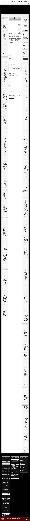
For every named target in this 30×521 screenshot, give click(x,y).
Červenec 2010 (25, 187)
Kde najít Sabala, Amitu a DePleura (5, 123)
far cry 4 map (13, 469)
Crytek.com (21, 466)
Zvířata (4, 37)
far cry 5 (13, 471)
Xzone (23, 34)
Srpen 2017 (25, 154)
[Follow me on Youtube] (5, 3)
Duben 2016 (25, 165)
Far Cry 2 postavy (5, 254)
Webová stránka (10, 91)
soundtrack (12, 476)
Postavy (4, 23)
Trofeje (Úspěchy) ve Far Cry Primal (5, 80)
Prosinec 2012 (25, 184)
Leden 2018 (25, 151)
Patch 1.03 (4, 256)
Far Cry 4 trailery (5, 166)
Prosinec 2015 (25, 169)
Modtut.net (6, 507)
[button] (26, 519)
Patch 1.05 (25, 373)
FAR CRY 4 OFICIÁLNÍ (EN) (6, 502)
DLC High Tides (25, 374)
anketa (11, 465)
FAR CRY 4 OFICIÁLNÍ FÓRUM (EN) (6, 503)
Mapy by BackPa (5, 255)
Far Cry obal (4, 314)
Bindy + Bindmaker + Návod (4, 307)
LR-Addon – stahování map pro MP (5, 285)
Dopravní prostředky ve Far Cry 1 (5, 277)
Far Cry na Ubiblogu (22, 469)
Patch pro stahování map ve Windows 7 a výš (5, 261)
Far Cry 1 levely (5, 298)
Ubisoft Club (5, 99)
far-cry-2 (17, 466)
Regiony (4, 82)
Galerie (4, 46)
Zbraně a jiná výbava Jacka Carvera (4, 274)
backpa (13, 465)
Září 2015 (25, 172)
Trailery (4, 26)
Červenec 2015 (25, 174)
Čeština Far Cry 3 (5, 249)
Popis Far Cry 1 (5, 271)
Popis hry (4, 33)
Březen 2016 (25, 166)
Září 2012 (25, 186)
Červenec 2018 (25, 146)
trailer (15, 476)
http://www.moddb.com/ (6, 510)
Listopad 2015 (25, 170)
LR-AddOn (16, 473)
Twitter (9, 55)
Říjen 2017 (25, 153)
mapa (11, 474)
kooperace (12, 473)
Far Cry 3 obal (4, 246)
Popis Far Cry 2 (5, 253)
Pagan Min (18, 474)
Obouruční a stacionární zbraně (5, 129)
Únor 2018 (25, 150)
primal (15, 475)
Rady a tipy (5, 92)
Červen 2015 (25, 175)
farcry (14, 467)
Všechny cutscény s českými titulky (5, 214)
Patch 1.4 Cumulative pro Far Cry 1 (5, 292)
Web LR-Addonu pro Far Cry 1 (6, 499)
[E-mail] (2, 3)
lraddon (18, 473)
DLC (4, 78)
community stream (13, 466)
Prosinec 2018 (25, 144)
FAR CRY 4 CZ (6, 500)
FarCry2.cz (25, 400)
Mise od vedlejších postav (26, 92)
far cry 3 (17, 467)
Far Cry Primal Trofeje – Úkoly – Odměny (26, 125)
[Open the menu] (28, 3)
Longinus (14, 473)
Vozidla (4, 36)
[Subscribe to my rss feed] (1, 3)
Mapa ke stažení (5, 53)
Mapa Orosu (5, 77)
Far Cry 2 (25, 68)
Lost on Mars (5, 43)
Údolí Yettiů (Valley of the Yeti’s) (5, 155)
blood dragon (16, 465)
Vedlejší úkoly (5, 76)
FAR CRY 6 (4, 27)
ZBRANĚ (4, 127)
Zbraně (4, 35)
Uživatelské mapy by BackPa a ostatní (5, 111)
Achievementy (5, 186)
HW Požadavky (5, 21)
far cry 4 (12, 468)
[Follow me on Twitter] (3, 3)
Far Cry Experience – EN (5, 236)
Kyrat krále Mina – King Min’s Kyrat (26, 89)
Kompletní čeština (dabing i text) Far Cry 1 (5, 295)
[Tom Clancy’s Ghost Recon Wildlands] (13, 27)
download (16, 466)
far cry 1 (15, 467)
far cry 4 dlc (15, 468)
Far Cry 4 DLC (26, 81)
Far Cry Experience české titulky (5, 233)
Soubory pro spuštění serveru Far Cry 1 (5, 302)
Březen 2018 (25, 149)
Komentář (10, 76)
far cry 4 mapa (16, 469)
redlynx (17, 475)
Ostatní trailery (26, 200)
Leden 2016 (25, 168)
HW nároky (5, 67)
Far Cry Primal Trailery (26, 121)
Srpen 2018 (25, 145)
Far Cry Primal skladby (26, 118)
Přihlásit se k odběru (25, 59)
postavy (14, 475)
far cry (12, 467)
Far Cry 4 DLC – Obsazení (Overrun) (5, 152)
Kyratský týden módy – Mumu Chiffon (5, 182)
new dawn (16, 474)
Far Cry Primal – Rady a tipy (26, 108)
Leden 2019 (25, 143)
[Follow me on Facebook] (4, 3)
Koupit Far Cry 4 (5, 105)
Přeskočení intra (5, 161)
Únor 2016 (25, 167)
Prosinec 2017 (25, 152)
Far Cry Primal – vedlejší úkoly (26, 111)
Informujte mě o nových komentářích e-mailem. (14, 95)
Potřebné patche (5, 231)
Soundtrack (4, 22)
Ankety (24, 64)
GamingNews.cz (21, 470)
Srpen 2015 (25, 173)
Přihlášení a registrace (4, 457)
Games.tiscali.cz (22, 467)
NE (23, 24)
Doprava (4, 227)
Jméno (10, 85)
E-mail (9, 88)
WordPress (3, 458)
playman (12, 475)
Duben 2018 (25, 148)
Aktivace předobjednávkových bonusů (5, 52)
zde (27, 38)
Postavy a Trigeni (26, 407)
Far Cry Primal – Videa (26, 114)
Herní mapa (4, 257)
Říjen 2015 (25, 171)
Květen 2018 (25, 147)
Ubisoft (16, 477)
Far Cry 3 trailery (5, 243)
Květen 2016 (25, 164)
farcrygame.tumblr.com (22, 464)
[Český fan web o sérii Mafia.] (3, 516)
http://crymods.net (6, 509)
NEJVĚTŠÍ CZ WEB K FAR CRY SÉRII (15, 1)
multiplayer (13, 474)
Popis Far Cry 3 (5, 219)
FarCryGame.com (5, 97)
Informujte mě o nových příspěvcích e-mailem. (14, 96)
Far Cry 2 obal (25, 398)
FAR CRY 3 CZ (21, 459)
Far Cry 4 (25, 78)
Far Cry (24, 65)
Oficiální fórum (5, 98)
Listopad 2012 (25, 185)
